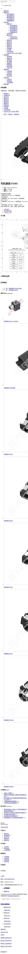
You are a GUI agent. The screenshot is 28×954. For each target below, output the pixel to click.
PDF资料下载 (7, 211)
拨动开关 (9, 43)
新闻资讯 (6, 69)
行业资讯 (9, 72)
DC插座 (9, 50)
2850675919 (7, 926)
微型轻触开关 (10, 17)
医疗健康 (9, 61)
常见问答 (9, 76)
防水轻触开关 (10, 19)
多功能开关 (10, 33)
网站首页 (6, 11)
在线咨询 (6, 209)
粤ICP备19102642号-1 (13, 896)
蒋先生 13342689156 (6, 943)
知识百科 (9, 74)
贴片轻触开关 (10, 14)
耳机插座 (9, 48)
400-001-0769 (4, 932)
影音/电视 (9, 66)
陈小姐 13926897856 (6, 940)
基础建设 (9, 63)
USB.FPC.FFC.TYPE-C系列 (14, 53)
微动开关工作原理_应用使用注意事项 (14, 812)
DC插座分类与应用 (9, 814)
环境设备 (9, 81)
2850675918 (7, 921)
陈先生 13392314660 (6, 946)
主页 (5, 114)
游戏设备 (9, 59)
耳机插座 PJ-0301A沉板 (15, 288)
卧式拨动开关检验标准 (10, 816)
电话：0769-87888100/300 (7, 879)
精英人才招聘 (8, 793)
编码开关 (9, 45)
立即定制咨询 (4, 827)
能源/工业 (9, 58)
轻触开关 (6, 12)
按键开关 (9, 46)
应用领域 (6, 55)
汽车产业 (9, 68)
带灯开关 (9, 35)
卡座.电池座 (10, 51)
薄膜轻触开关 (10, 20)
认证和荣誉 (10, 82)
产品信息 (6, 22)
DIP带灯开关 (13, 37)
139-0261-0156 (8, 212)
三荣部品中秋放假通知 (10, 803)
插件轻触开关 (10, 15)
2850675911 (7, 910)
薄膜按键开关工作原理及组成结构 (13, 817)
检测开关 (9, 40)
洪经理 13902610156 (6, 937)
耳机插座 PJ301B (13, 290)
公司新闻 (9, 71)
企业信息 (6, 77)
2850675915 (7, 915)
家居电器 (9, 64)
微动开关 (9, 41)
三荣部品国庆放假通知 (10, 801)
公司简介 (9, 79)
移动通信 (9, 56)
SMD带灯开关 (14, 38)
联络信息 (6, 84)
